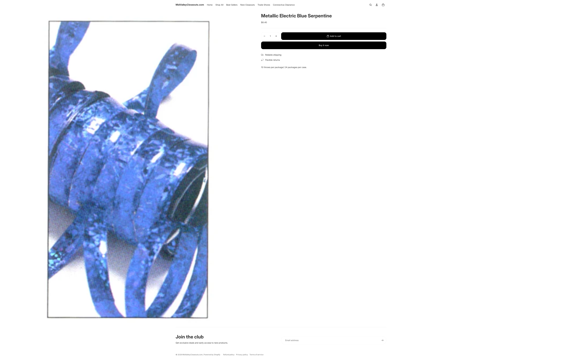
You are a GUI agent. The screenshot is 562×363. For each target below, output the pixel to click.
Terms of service (256, 354)
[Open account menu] (376, 5)
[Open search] (370, 5)
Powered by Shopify (212, 354)
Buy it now (324, 45)
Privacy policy (242, 354)
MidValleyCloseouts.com (192, 354)
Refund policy (228, 354)
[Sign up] (382, 340)
